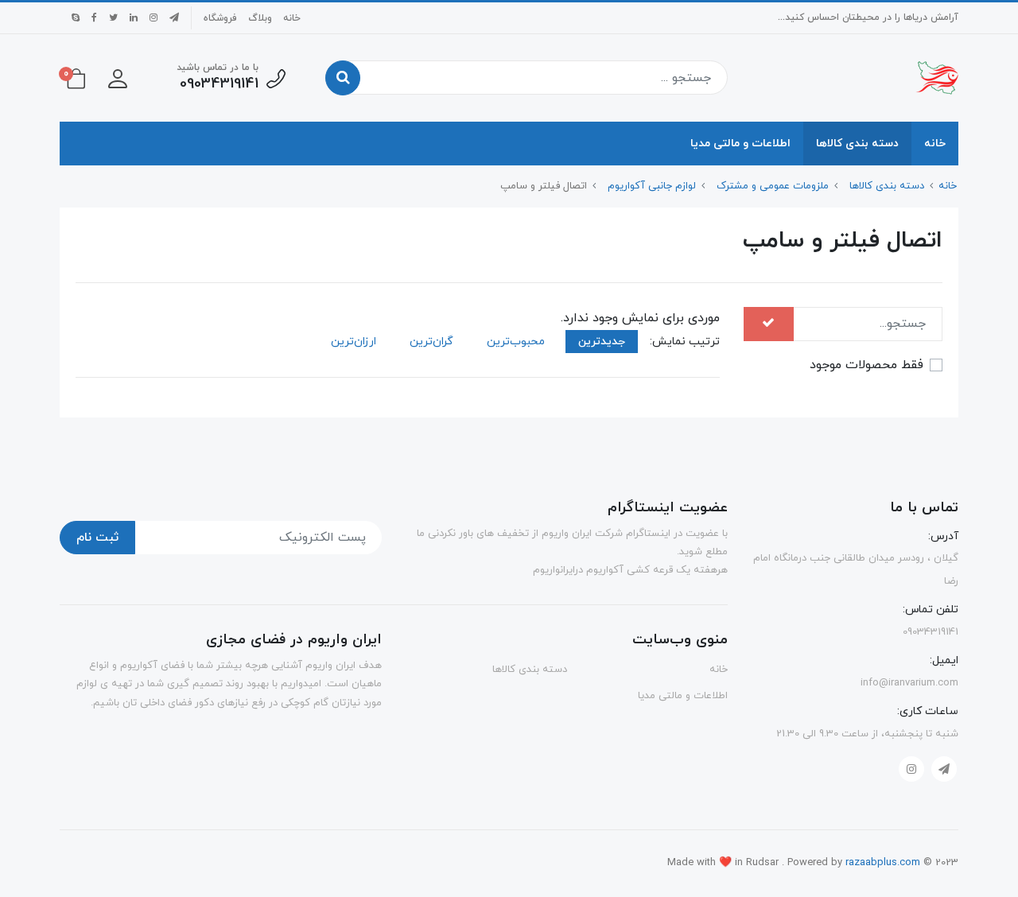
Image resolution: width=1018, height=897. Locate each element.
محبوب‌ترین (516, 341)
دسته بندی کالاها (857, 143)
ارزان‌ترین (353, 341)
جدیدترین (601, 341)
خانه (292, 18)
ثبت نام (97, 537)
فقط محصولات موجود (866, 365)
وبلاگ (260, 18)
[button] (117, 78)
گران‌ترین (431, 341)
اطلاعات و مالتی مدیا (740, 143)
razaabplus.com (884, 863)
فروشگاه (220, 18)
